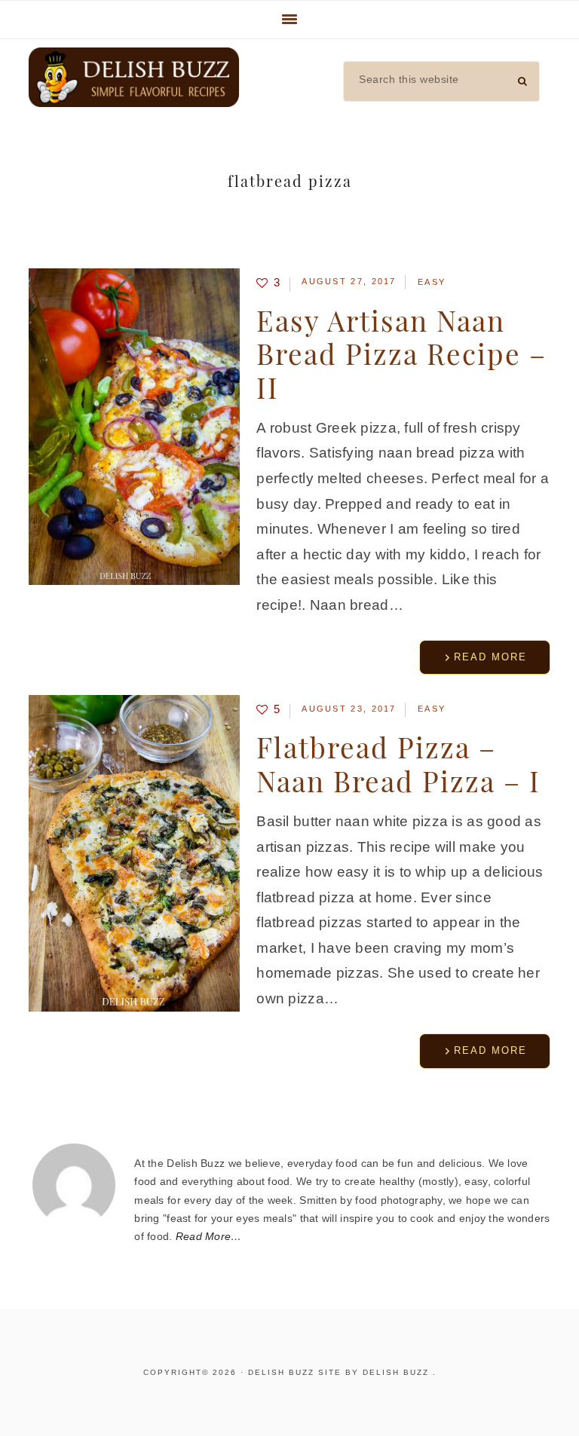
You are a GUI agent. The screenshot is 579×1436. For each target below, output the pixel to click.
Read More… (209, 1236)
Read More (490, 657)
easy (432, 281)
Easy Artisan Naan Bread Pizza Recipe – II (401, 354)
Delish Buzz (134, 104)
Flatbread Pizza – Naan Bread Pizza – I (398, 763)
